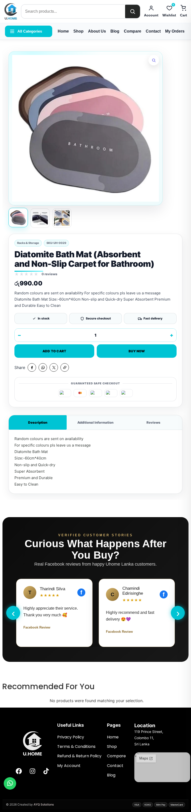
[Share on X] (53, 367)
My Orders (175, 31)
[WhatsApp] (10, 783)
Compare (132, 31)
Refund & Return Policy (79, 756)
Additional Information (95, 422)
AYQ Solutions (44, 804)
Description (37, 422)
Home (63, 31)
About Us (97, 31)
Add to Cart (54, 351)
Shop (78, 31)
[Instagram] (32, 771)
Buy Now (137, 351)
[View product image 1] (18, 217)
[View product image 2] (40, 218)
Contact (153, 31)
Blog (114, 31)
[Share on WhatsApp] (43, 367)
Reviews (153, 422)
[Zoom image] (153, 60)
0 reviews (49, 274)
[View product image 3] (62, 218)
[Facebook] (18, 771)
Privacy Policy (70, 737)
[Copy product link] (64, 367)
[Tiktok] (46, 771)
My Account (69, 765)
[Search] (132, 11)
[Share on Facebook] (32, 367)
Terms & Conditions (76, 746)
